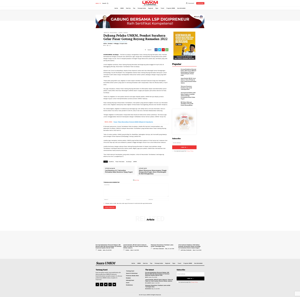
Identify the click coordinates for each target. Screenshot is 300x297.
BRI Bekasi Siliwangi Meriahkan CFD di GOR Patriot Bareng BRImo (187, 103)
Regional (167, 263)
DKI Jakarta (148, 283)
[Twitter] (159, 49)
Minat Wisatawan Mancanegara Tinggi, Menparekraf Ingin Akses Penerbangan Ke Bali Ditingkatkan (153, 172)
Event (127, 282)
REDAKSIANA (148, 288)
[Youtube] (114, 284)
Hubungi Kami (130, 280)
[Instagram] (101, 284)
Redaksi (110, 43)
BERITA (106, 32)
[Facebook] (156, 49)
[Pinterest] (163, 49)
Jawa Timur (123, 32)
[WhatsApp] (166, 49)
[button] (105, 3)
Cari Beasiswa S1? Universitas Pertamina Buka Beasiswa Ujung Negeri (119, 171)
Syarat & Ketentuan (132, 273)
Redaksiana (129, 285)
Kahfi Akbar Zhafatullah (158, 248)
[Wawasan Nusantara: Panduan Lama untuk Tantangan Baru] (175, 87)
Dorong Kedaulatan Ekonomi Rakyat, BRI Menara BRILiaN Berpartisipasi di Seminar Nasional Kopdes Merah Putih (188, 72)
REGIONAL (113, 32)
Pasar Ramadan (119, 161)
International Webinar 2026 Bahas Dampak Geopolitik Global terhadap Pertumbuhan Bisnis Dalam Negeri (188, 95)
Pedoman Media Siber (132, 275)
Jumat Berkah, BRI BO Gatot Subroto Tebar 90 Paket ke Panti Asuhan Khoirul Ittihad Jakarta (188, 81)
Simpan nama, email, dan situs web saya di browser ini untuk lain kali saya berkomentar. (128, 203)
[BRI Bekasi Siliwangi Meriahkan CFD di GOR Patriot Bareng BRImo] (175, 103)
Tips (151, 263)
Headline (111, 161)
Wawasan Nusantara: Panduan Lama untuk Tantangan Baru (186, 87)
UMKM (135, 161)
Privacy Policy (189, 151)
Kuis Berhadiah (198, 263)
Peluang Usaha (159, 263)
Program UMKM (188, 263)
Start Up (145, 263)
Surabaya (128, 161)
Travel (179, 263)
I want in (183, 147)
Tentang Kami (130, 271)
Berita (133, 263)
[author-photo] (97, 250)
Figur (173, 263)
